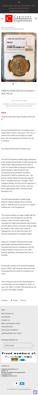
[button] (19, 57)
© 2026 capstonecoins (12, 389)
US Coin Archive (9, 27)
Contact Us (5, 320)
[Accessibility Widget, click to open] (35, 392)
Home (2, 27)
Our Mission (5, 317)
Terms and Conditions (9, 330)
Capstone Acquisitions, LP (25, 389)
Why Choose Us (7, 313)
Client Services (7, 327)
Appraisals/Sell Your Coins (11, 333)
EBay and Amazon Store (10, 323)
